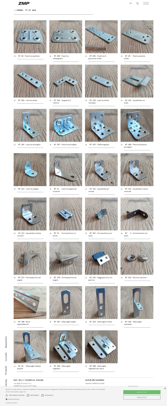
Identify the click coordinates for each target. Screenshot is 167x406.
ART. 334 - (29, 367)
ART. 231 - (100, 279)
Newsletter (6, 342)
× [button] (165, 388)
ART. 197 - (98, 145)
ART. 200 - (61, 57)
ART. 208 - (97, 367)
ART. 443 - (135, 234)
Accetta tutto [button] (142, 392)
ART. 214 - (65, 190)
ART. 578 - (64, 279)
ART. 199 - (61, 367)
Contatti (6, 357)
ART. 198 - (23, 323)
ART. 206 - (28, 56)
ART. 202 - (62, 101)
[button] (6, 395)
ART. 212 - (28, 189)
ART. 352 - (135, 278)
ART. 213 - (136, 190)
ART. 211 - (29, 234)
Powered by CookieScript (11, 402)
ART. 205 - (97, 57)
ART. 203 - (27, 100)
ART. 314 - (64, 234)
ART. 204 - (134, 57)
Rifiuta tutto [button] (142, 397)
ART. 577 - (29, 279)
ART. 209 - (135, 146)
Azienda (6, 383)
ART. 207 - (65, 145)
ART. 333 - (100, 322)
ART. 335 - (133, 323)
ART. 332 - (64, 322)
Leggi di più (22, 392)
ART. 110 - (98, 101)
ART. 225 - (134, 101)
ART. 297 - (100, 234)
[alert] (83, 396)
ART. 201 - (28, 145)
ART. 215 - (98, 190)
